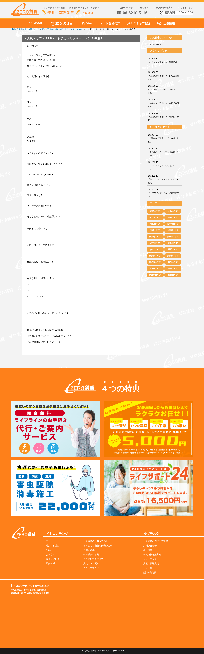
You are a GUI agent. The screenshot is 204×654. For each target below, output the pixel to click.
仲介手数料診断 (91, 554)
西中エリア (155, 243)
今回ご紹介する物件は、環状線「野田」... (163, 116)
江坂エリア (173, 243)
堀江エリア (155, 211)
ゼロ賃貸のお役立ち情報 (155, 541)
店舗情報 (169, 23)
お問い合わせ (126, 7)
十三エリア (173, 217)
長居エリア (173, 249)
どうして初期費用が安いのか (97, 545)
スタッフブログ (91, 568)
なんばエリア (155, 217)
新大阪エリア (155, 256)
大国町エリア (173, 230)
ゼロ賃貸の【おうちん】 (95, 541)
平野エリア (173, 268)
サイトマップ (186, 7)
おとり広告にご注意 (93, 559)
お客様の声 (113, 23)
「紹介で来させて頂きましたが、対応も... (163, 179)
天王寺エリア (173, 237)
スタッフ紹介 (142, 23)
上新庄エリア (155, 268)
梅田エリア (155, 224)
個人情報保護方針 (164, 7)
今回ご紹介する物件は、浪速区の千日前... (163, 89)
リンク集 (147, 568)
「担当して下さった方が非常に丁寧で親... (163, 151)
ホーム (49, 541)
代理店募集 (89, 550)
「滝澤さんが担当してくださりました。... (163, 138)
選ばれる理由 (63, 23)
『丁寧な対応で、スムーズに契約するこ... (163, 193)
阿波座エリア (155, 275)
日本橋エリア (173, 224)
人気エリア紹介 (91, 563)
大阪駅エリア (173, 256)
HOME (38, 23)
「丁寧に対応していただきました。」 (161, 165)
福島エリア (173, 262)
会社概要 (144, 7)
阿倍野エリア (155, 262)
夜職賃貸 (151, 572)
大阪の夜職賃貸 (151, 563)
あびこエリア (155, 249)
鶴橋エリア (173, 275)
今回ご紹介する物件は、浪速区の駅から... (163, 75)
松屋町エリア (155, 237)
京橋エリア (155, 230)
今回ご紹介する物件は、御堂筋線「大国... (162, 62)
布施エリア (173, 211)
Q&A (89, 23)
